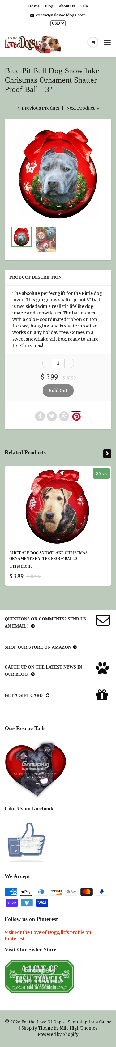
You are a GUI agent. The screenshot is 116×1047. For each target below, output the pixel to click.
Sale (84, 6)
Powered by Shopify (58, 1034)
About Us (67, 6)
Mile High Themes (78, 1028)
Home (34, 6)
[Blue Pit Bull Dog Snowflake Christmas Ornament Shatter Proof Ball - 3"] (58, 174)
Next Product (81, 108)
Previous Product (40, 108)
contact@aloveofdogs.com (61, 15)
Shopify (29, 1028)
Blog (49, 6)
